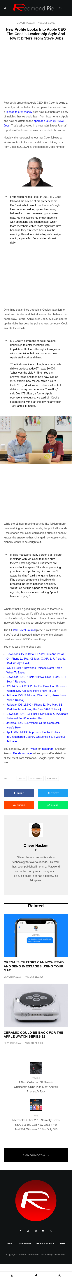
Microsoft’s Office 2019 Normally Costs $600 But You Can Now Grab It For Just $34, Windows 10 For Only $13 (36, 1122)
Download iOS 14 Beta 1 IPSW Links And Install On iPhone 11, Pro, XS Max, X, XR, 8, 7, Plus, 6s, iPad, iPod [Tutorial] (36, 658)
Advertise (25, 1243)
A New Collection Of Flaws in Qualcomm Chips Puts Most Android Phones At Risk (36, 1085)
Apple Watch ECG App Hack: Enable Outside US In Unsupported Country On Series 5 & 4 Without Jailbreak (35, 737)
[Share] (36, 1276)
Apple (22, 778)
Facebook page (22, 753)
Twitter (33, 748)
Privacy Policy (45, 1243)
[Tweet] (12, 1276)
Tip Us (61, 1243)
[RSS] (50, 1231)
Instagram (47, 748)
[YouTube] (43, 1231)
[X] (28, 1231)
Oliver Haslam (26, 23)
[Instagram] (35, 1231)
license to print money (19, 111)
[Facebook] (20, 1231)
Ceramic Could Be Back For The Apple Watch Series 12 (33, 1035)
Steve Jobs (36, 778)
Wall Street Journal (24, 630)
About (11, 1243)
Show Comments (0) (34, 1155)
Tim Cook (52, 778)
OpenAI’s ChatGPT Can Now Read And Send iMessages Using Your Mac (34, 966)
